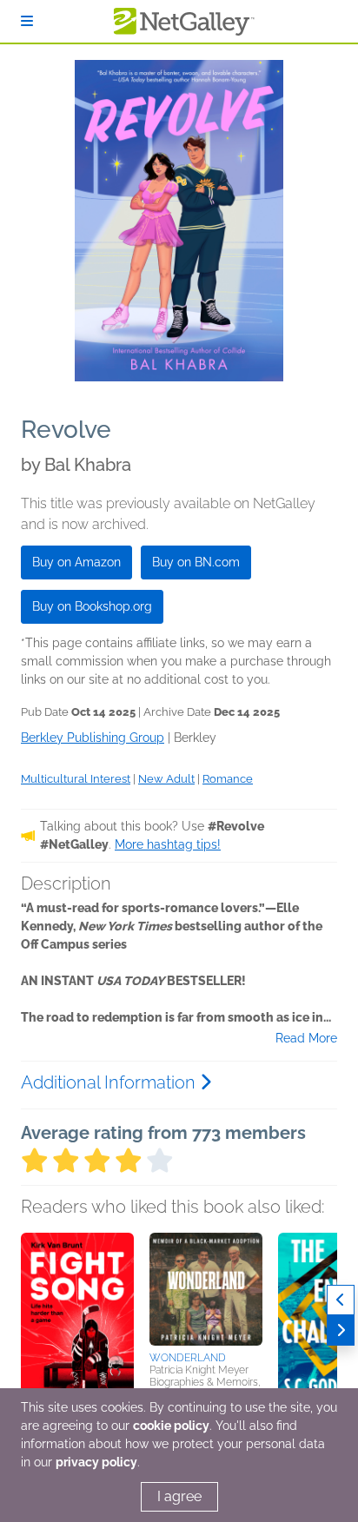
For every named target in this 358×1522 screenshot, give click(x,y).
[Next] (341, 1330)
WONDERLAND (187, 1358)
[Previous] (341, 1300)
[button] (77, 1324)
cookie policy (171, 1426)
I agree (179, 1496)
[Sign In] (26, 21)
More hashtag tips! (168, 844)
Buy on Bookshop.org (92, 606)
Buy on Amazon (76, 562)
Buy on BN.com (196, 562)
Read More (306, 1038)
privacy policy (96, 1462)
